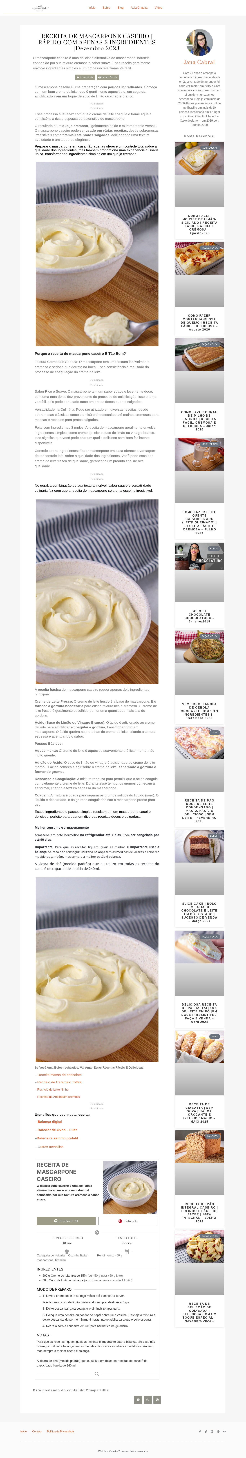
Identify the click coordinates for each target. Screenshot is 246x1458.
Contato (36, 1431)
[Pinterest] (218, 1431)
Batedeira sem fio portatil (57, 1138)
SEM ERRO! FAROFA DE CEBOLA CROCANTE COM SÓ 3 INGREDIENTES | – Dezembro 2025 (199, 711)
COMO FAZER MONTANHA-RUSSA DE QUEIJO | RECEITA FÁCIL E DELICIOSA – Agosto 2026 (199, 322)
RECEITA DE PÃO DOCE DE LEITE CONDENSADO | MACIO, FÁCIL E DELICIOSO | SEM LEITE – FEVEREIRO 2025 (199, 811)
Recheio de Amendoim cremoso (58, 1096)
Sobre (106, 7)
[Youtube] (224, 1431)
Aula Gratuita (139, 7)
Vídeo (158, 7)
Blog (121, 7)
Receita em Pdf (68, 1221)
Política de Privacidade (60, 1431)
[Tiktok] (206, 1431)
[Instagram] (212, 1431)
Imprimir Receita (109, 77)
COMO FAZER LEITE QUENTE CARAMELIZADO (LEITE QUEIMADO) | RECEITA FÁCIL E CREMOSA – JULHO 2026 (199, 522)
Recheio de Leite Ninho (52, 1089)
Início (92, 7)
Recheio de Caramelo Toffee (59, 1082)
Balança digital (49, 1122)
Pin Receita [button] (130, 1221)
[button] (138, 1400)
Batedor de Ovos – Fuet (57, 1130)
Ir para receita (86, 77)
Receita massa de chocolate (60, 1075)
